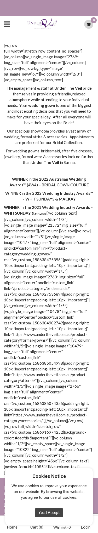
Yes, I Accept (49, 513)
